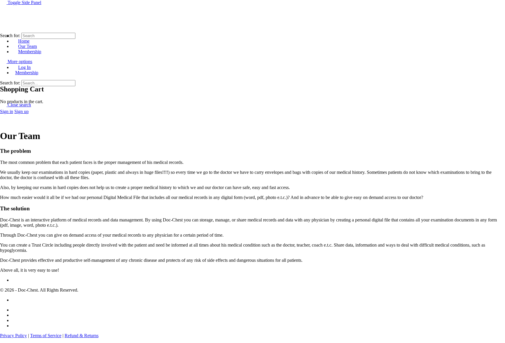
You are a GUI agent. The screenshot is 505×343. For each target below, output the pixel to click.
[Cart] (3, 76)
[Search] (3, 71)
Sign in (6, 111)
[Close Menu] (3, 57)
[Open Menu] (3, 24)
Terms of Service (45, 335)
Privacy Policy (13, 335)
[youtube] (15, 325)
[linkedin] (15, 320)
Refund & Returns (81, 335)
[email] (15, 309)
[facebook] (15, 315)
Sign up (21, 111)
